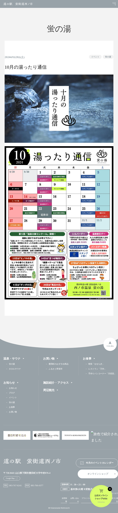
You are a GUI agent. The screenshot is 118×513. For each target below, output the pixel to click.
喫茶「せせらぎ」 (96, 364)
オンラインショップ (97, 474)
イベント (95, 57)
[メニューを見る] (111, 4)
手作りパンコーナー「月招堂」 (102, 374)
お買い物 (49, 358)
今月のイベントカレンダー (100, 463)
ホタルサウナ (15, 369)
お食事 (87, 358)
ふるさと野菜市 (55, 369)
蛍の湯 (108, 57)
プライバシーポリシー (89, 499)
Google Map (10, 478)
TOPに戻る (110, 346)
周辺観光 (49, 390)
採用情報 (64, 499)
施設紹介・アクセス (56, 382)
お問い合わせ (74, 499)
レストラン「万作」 (97, 369)
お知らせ (9, 382)
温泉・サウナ (12, 358)
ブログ (12, 393)
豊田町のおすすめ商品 (58, 364)
